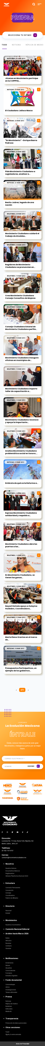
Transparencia (12, 1018)
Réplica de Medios (35, 45)
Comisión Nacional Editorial (17, 929)
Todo (4, 45)
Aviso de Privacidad (22, 1044)
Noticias (16, 45)
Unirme (31, 766)
